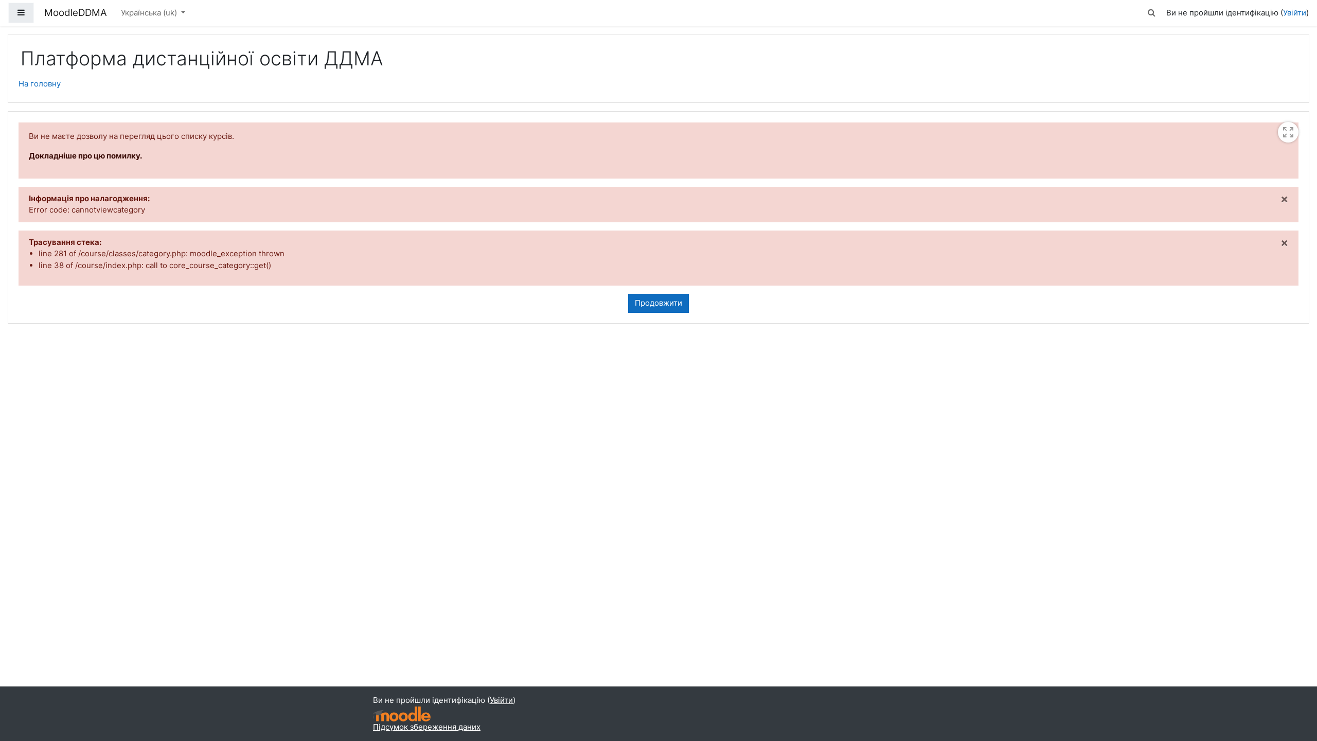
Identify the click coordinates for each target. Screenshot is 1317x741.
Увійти (1294, 12)
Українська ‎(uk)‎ (150, 12)
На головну (40, 84)
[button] (1152, 13)
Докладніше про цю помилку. (85, 156)
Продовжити (658, 303)
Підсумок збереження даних (426, 727)
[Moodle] (402, 714)
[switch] (1288, 132)
